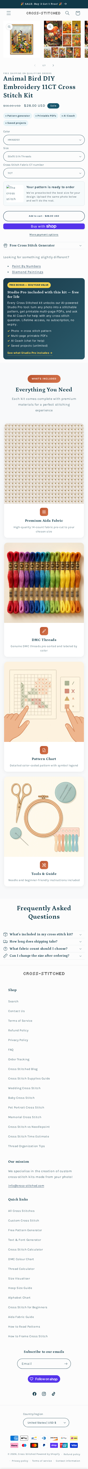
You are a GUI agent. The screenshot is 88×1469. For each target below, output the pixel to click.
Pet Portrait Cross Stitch (26, 1107)
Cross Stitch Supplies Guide (29, 1078)
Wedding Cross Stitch (24, 1088)
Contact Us (16, 1011)
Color (6, 131)
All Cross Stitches (21, 1211)
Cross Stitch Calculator (25, 1249)
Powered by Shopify (48, 1454)
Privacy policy (20, 1460)
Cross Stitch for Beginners (27, 1307)
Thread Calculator (21, 1269)
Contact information (68, 1460)
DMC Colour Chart (21, 1259)
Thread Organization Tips (26, 1146)
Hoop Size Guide (20, 1288)
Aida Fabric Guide (21, 1317)
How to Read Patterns (24, 1326)
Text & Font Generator (24, 1240)
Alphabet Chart (19, 1297)
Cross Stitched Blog (23, 1069)
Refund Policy (18, 1030)
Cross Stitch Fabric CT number (23, 164)
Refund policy (72, 1454)
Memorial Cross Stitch (24, 1117)
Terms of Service (20, 1021)
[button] (8, 13)
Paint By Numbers (26, 266)
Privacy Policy (18, 1040)
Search (13, 1001)
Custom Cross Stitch (23, 1220)
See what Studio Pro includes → (30, 352)
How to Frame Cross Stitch (28, 1336)
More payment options (44, 234)
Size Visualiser (19, 1278)
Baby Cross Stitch (21, 1098)
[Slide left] (34, 65)
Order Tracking (18, 1059)
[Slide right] (53, 65)
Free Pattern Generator (25, 1230)
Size (6, 148)
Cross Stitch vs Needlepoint (29, 1127)
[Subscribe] (65, 1364)
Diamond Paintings (27, 272)
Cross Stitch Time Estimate (28, 1136)
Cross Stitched (27, 1454)
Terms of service (42, 1460)
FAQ (11, 1049)
